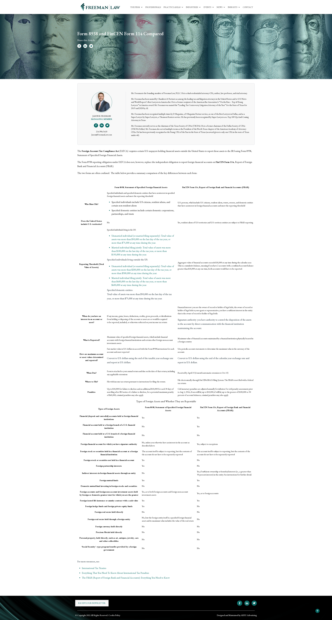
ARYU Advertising (249, 615)
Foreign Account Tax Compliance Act (100, 151)
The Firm (135, 7)
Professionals (153, 7)
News (219, 7)
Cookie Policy (114, 615)
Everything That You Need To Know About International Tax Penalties (115, 572)
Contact (248, 7)
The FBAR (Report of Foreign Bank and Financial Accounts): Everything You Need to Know (126, 577)
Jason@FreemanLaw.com (101, 134)
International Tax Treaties (94, 568)
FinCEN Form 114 (225, 162)
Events (207, 7)
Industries (192, 7)
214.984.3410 (101, 131)
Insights (232, 7)
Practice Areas (172, 7)
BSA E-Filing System (215, 380)
